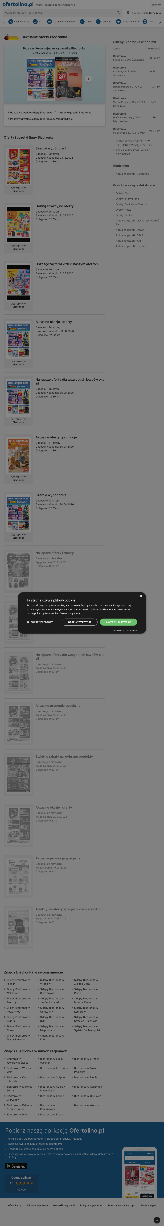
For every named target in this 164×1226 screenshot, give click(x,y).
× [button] (141, 596)
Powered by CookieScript (125, 630)
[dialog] (82, 613)
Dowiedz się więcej (70, 613)
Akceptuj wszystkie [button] (118, 621)
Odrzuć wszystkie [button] (79, 621)
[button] (40, 622)
